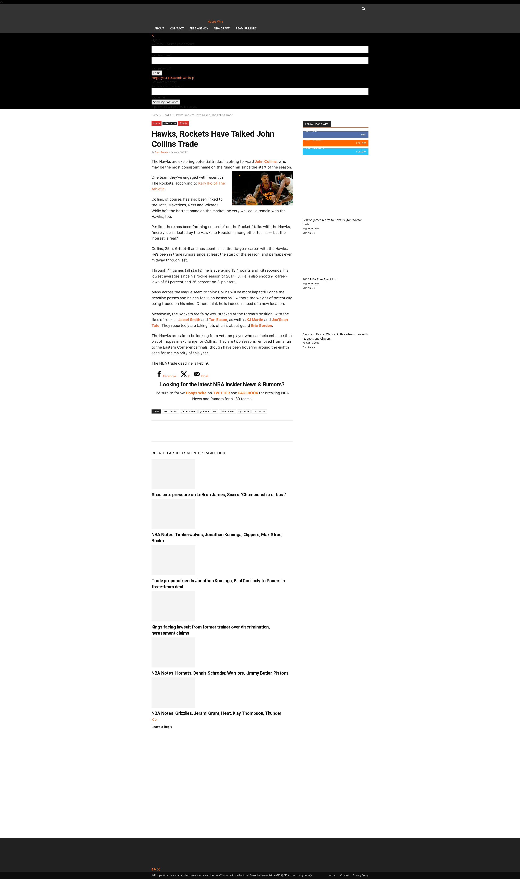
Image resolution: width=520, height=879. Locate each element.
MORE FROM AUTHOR (205, 453)
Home (155, 115)
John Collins (266, 161)
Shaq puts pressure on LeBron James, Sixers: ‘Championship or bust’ (219, 494)
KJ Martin (243, 411)
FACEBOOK (248, 393)
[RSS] (155, 869)
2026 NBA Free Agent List (320, 279)
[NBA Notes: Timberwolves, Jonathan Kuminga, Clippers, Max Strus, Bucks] (173, 514)
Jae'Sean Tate (208, 411)
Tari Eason (218, 319)
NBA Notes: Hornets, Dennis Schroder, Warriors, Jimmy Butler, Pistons (220, 673)
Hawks (167, 115)
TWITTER (221, 393)
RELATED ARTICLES (169, 453)
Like (363, 134)
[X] (171, 431)
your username (161, 55)
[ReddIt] (198, 431)
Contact (177, 28)
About (159, 28)
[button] (363, 9)
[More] (225, 431)
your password (161, 68)
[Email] (211, 431)
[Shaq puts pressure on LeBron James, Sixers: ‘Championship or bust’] (173, 474)
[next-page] (155, 719)
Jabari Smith (189, 319)
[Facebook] (158, 431)
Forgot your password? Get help (173, 78)
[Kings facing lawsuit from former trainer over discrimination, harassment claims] (173, 606)
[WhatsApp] (184, 431)
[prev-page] (153, 719)
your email (158, 97)
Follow (361, 143)
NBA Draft (222, 28)
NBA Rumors (170, 123)
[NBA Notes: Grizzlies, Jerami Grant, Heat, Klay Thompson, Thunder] (173, 692)
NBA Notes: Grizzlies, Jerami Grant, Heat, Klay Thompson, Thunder (216, 713)
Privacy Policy (360, 875)
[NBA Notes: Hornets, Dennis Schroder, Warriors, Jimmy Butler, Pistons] (173, 652)
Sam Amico (161, 151)
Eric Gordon (261, 325)
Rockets (183, 123)
